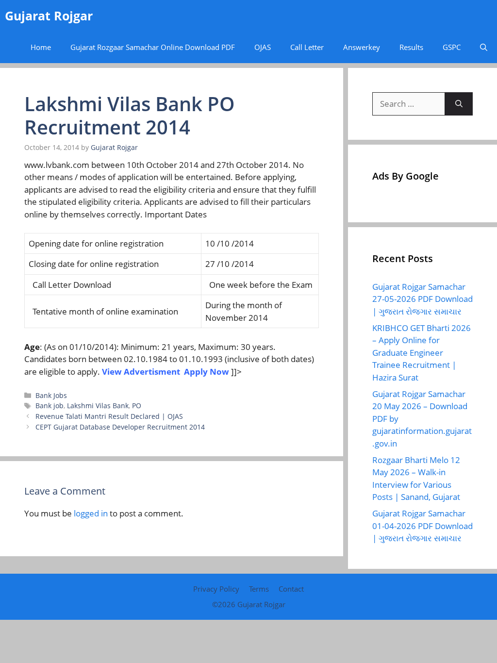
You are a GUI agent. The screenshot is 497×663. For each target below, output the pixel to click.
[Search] (459, 104)
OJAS (262, 47)
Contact (291, 589)
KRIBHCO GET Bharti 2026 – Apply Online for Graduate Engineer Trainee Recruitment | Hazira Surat (421, 352)
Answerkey (361, 47)
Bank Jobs (51, 395)
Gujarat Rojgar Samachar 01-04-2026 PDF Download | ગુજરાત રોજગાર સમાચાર (422, 526)
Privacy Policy (216, 589)
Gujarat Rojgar (49, 15)
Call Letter (307, 47)
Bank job (49, 405)
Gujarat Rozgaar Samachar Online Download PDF (152, 47)
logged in (91, 513)
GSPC (452, 47)
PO (136, 405)
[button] (483, 47)
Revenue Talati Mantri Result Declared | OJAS (109, 416)
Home (41, 47)
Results (411, 47)
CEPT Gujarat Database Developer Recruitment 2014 (120, 426)
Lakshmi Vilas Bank (98, 405)
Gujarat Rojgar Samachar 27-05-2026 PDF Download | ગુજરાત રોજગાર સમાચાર (422, 299)
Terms (259, 589)
